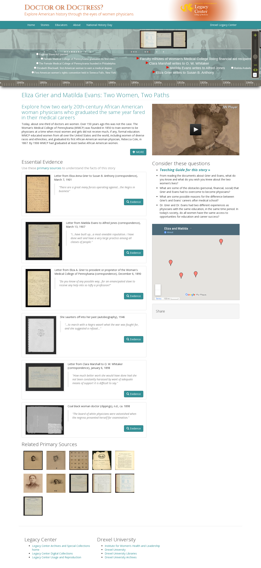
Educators (61, 25)
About (77, 25)
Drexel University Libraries (121, 553)
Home (31, 25)
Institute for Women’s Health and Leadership (132, 546)
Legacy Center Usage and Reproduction (56, 557)
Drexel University (115, 549)
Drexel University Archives (121, 557)
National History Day (99, 25)
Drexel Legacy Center (223, 25)
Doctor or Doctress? (63, 7)
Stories (45, 25)
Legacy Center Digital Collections (52, 553)
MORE (139, 152)
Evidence (135, 202)
